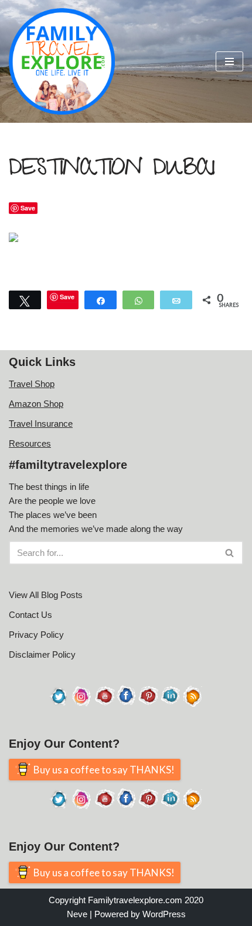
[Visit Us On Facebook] (126, 704)
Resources (30, 443)
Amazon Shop (36, 404)
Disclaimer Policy (42, 654)
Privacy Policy (36, 635)
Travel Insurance (41, 424)
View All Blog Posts (46, 595)
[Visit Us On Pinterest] (148, 704)
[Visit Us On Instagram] (81, 704)
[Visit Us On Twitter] (59, 704)
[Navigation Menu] (229, 61)
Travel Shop (32, 384)
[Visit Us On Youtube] (104, 704)
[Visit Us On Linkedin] (170, 704)
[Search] (230, 553)
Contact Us (30, 615)
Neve (77, 914)
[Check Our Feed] (193, 704)
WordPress (164, 914)
